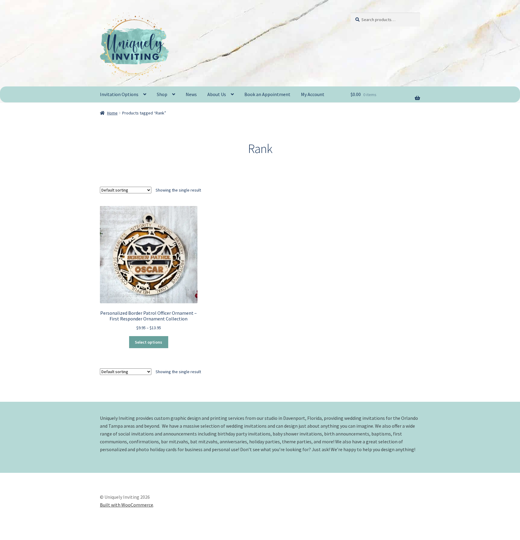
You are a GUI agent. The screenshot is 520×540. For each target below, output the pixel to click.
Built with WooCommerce (126, 505)
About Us (216, 94)
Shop (162, 94)
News (191, 94)
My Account (312, 94)
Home (112, 113)
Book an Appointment (267, 94)
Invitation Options (119, 94)
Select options (148, 342)
